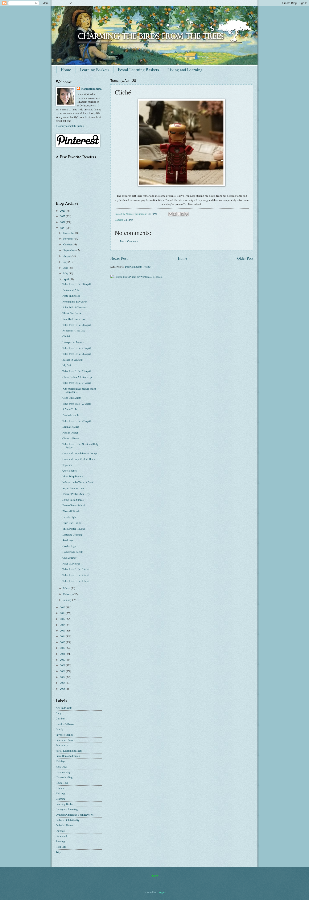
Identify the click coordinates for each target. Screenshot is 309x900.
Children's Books (65, 724)
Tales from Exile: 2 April (76, 575)
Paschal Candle (70, 415)
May (66, 273)
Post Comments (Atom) (138, 267)
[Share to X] (178, 214)
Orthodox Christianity (67, 820)
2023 (63, 210)
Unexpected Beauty (73, 342)
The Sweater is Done (73, 529)
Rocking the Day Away (74, 301)
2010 (63, 660)
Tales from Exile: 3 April (76, 569)
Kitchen (60, 788)
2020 (63, 228)
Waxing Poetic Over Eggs (76, 494)
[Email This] (170, 214)
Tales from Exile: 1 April (76, 581)
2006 (63, 683)
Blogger (161, 892)
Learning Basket (65, 804)
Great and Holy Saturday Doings (79, 453)
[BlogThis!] (174, 214)
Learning (60, 798)
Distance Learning (72, 534)
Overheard (61, 836)
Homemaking (63, 772)
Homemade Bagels (72, 552)
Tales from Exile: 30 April (76, 284)
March (67, 588)
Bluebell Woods (71, 511)
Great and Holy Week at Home (78, 459)
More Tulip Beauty (72, 476)
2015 (63, 630)
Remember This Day (73, 330)
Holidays (60, 761)
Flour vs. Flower (71, 563)
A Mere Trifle (69, 409)
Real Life (61, 847)
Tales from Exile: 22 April (76, 421)
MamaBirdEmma (91, 88)
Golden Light (69, 546)
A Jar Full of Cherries (74, 307)
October (68, 244)
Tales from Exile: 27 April (76, 348)
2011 (63, 654)
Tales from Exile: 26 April (76, 354)
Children (128, 219)
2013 (63, 642)
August (67, 256)
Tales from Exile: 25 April (76, 371)
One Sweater (69, 557)
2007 (63, 677)
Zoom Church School (73, 505)
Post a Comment (129, 241)
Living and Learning (185, 69)
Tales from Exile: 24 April (76, 383)
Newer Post (119, 258)
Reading (60, 841)
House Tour (62, 783)
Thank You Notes (71, 313)
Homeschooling (64, 777)
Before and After (71, 290)
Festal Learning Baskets (138, 69)
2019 (63, 607)
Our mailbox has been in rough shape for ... (79, 390)
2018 (63, 613)
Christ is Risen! (70, 438)
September (69, 250)
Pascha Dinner (70, 432)
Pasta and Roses (71, 295)
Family (59, 729)
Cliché (66, 336)
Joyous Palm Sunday (73, 500)
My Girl (66, 365)
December (69, 233)
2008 (63, 671)
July (65, 262)
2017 (63, 619)
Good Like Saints (71, 398)
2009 (63, 665)
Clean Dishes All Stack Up (77, 377)
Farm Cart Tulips (71, 523)
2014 (63, 636)
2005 (63, 688)
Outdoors (60, 831)
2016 (63, 625)
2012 (63, 648)
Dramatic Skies (70, 426)
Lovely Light (69, 517)
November (69, 238)
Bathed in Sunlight (72, 360)
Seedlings (67, 540)
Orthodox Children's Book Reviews (75, 814)
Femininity (62, 745)
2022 (63, 216)
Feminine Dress (64, 740)
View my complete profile (70, 126)
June (66, 268)
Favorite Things (64, 734)
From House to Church (68, 756)
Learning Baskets (94, 69)
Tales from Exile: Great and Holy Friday (80, 445)
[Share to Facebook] (182, 214)
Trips (58, 852)
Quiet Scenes (69, 470)
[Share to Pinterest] (186, 214)
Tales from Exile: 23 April (76, 403)
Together (67, 465)
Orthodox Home (64, 825)
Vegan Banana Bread (73, 488)
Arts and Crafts (64, 708)
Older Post (245, 258)
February (68, 594)
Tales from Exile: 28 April (76, 325)
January (67, 600)
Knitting (60, 793)
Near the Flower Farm (74, 319)
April (66, 279)
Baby (58, 713)
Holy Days (61, 766)
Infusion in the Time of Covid (78, 482)
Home (66, 69)
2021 (63, 222)
